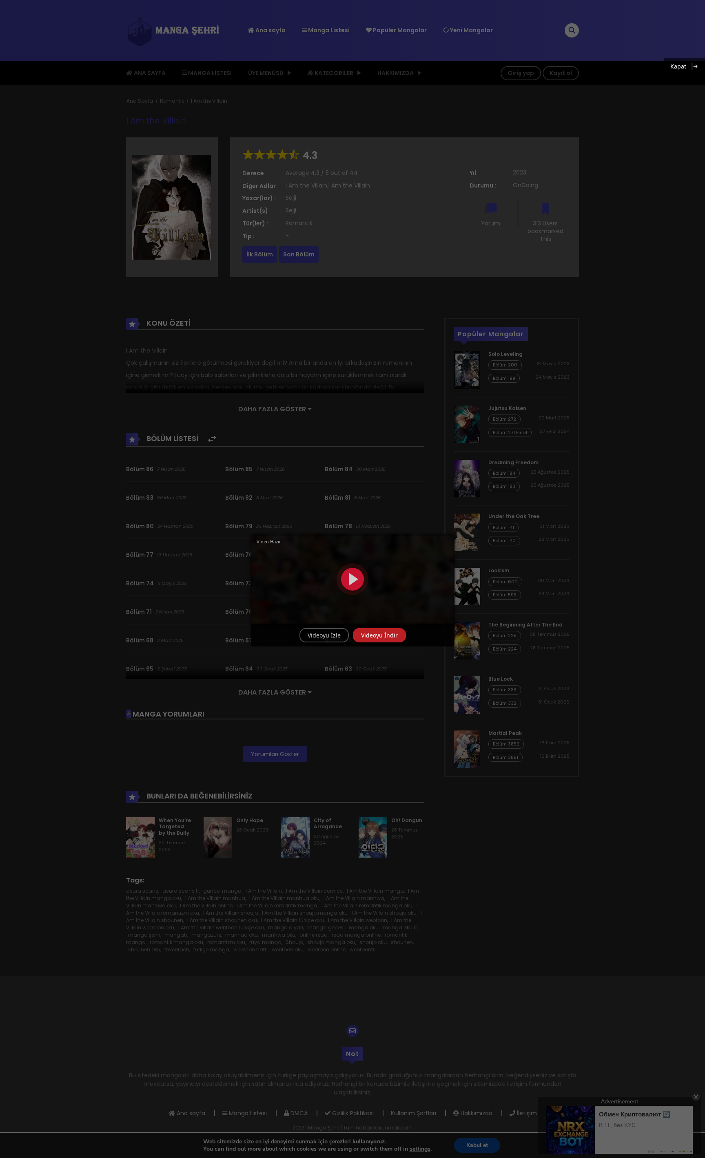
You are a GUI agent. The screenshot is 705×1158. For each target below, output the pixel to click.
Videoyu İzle (324, 635)
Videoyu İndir (379, 635)
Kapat (678, 66)
